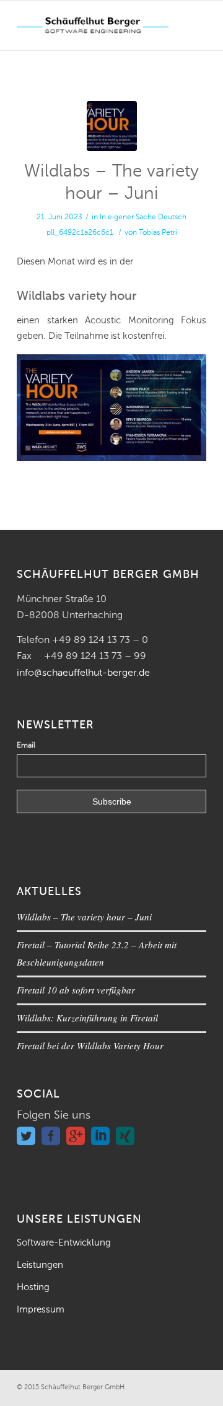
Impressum (40, 1309)
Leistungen (40, 1265)
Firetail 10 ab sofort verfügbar (76, 990)
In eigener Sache (128, 217)
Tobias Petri (158, 233)
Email (26, 745)
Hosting (33, 1287)
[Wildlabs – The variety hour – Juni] (112, 126)
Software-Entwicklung (64, 1242)
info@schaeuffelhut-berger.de (83, 673)
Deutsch (172, 217)
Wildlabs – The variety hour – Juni (84, 916)
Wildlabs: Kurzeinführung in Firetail (87, 1017)
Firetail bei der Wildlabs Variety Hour (90, 1045)
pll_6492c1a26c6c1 (79, 233)
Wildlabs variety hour (77, 296)
